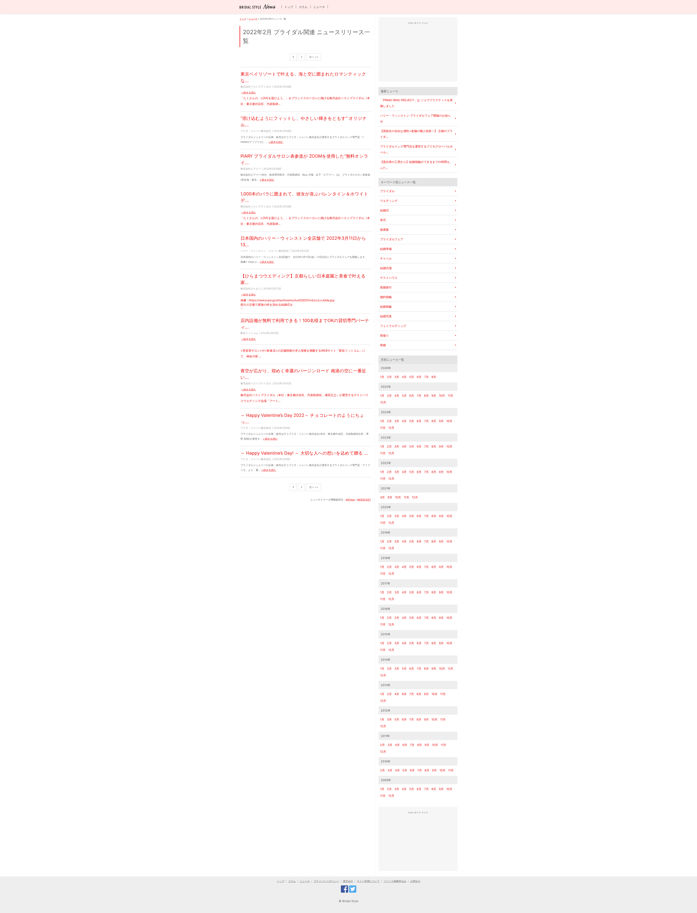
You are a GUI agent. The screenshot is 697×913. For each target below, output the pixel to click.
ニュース (319, 6)
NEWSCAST (364, 499)
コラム (303, 6)
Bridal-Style (350, 901)
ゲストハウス (389, 278)
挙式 (383, 220)
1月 (382, 377)
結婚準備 (386, 249)
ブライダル (387, 191)
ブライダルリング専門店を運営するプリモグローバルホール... (416, 149)
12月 (383, 402)
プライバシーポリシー (326, 881)
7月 (426, 377)
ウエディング (389, 201)
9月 (433, 395)
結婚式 (384, 210)
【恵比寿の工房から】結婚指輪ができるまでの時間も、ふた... (416, 164)
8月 (433, 377)
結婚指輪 (386, 306)
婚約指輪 (386, 297)
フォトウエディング (393, 326)
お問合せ (415, 881)
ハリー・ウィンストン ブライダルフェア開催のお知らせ (415, 118)
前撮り (384, 335)
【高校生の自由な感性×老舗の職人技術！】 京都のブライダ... (416, 134)
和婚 (383, 345)
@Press (350, 499)
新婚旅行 (386, 287)
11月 (450, 395)
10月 (442, 395)
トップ (288, 6)
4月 (404, 377)
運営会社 (348, 881)
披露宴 (384, 229)
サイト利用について (368, 881)
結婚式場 (386, 268)
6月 (419, 377)
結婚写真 (386, 316)
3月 (396, 377)
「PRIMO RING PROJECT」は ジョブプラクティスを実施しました (416, 103)
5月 (411, 377)
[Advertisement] (418, 52)
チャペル (386, 258)
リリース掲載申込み (395, 881)
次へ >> (313, 56)
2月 (389, 377)
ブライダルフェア (391, 239)
